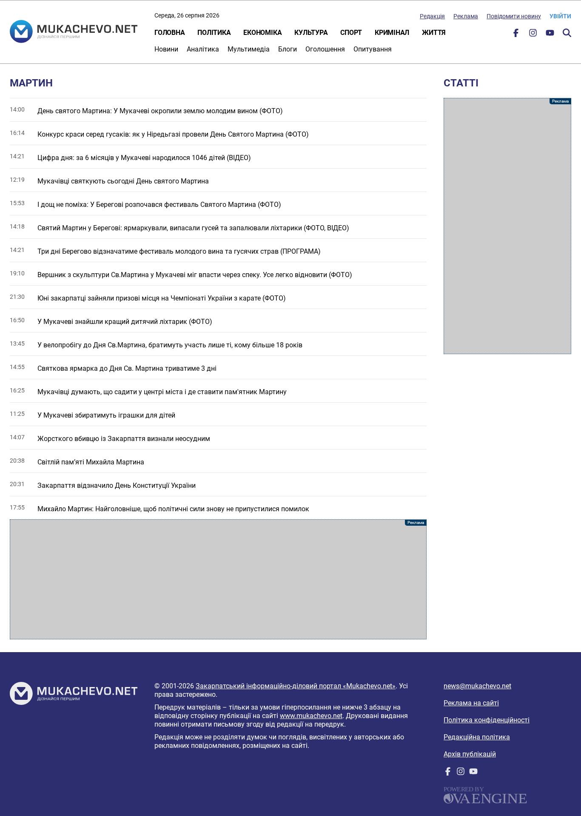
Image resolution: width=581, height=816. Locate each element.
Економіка (262, 33)
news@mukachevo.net (477, 686)
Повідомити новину (514, 16)
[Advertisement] (218, 579)
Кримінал (392, 33)
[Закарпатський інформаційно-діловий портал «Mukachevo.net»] (73, 32)
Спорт (351, 33)
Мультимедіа (249, 49)
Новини (166, 49)
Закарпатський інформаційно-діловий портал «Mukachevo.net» (296, 686)
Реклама (465, 16)
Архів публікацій (470, 754)
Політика (214, 33)
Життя (434, 33)
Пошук (567, 33)
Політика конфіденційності (487, 720)
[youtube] (550, 35)
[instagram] (533, 35)
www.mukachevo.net (311, 716)
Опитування (372, 49)
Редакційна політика (477, 737)
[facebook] (516, 35)
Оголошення (325, 49)
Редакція (432, 16)
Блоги (287, 49)
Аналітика (203, 49)
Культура (311, 33)
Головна (169, 33)
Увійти (560, 16)
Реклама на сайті (471, 703)
